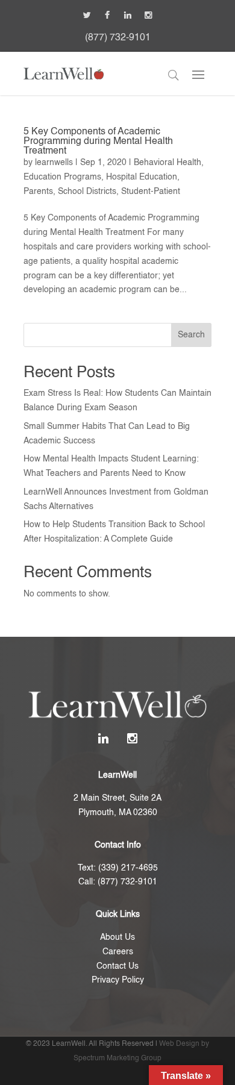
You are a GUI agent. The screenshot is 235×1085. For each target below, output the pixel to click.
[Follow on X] (87, 15)
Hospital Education (141, 177)
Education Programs (62, 177)
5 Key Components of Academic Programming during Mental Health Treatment (98, 141)
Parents (38, 191)
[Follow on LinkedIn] (128, 15)
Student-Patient (150, 191)
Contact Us (117, 966)
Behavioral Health (167, 162)
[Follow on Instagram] (148, 15)
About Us (117, 937)
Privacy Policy (118, 980)
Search (191, 335)
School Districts (87, 191)
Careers (117, 952)
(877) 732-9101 (118, 38)
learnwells (54, 162)
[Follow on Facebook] (107, 15)
